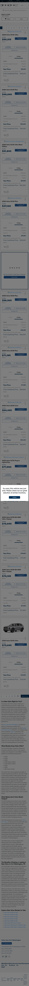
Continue (14, 497)
